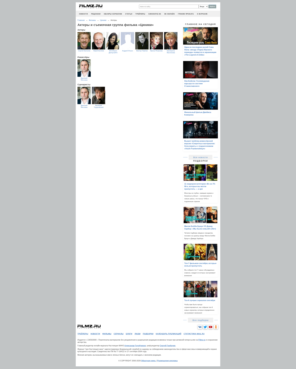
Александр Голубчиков (135, 346)
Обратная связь (148, 361)
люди (137, 334)
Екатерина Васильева (171, 52)
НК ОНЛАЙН (169, 14)
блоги (129, 334)
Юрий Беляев (98, 51)
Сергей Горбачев (167, 346)
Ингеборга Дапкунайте (113, 52)
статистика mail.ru (194, 334)
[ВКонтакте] (200, 327)
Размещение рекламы (167, 361)
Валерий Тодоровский (98, 106)
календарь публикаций (168, 334)
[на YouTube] (210, 327)
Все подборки (201, 320)
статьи (128, 14)
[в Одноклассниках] (216, 327)
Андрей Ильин (127, 51)
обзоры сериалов (113, 14)
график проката (186, 14)
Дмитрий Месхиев (84, 79)
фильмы (106, 334)
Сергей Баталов (84, 51)
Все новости (200, 157)
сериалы (118, 334)
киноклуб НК (154, 14)
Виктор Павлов (142, 51)
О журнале (202, 14)
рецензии (96, 14)
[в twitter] (205, 327)
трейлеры (140, 14)
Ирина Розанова (156, 51)
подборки (148, 334)
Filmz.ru (201, 340)
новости (83, 14)
